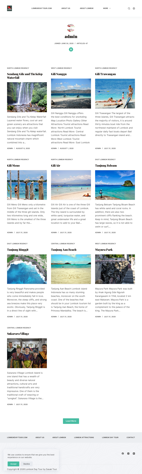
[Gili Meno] (27, 185)
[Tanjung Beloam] (115, 185)
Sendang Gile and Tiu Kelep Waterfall (25, 75)
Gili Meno (13, 165)
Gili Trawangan (105, 74)
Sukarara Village (18, 333)
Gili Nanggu (59, 74)
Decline (26, 464)
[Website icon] (71, 49)
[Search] (129, 8)
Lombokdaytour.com (41, 8)
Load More (71, 421)
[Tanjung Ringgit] (27, 269)
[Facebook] (123, 453)
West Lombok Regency (61, 68)
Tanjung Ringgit (17, 249)
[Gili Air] (71, 185)
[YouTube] (134, 453)
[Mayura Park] (115, 269)
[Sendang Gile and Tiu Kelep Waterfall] (27, 97)
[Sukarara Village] (27, 353)
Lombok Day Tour (110, 437)
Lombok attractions (84, 437)
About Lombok (86, 8)
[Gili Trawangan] (115, 93)
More (105, 8)
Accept (13, 464)
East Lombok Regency (105, 159)
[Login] (134, 8)
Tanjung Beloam (106, 165)
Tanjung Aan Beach (63, 249)
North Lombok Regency (18, 68)
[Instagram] (128, 453)
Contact (131, 437)
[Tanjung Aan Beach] (71, 269)
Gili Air (55, 165)
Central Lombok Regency (63, 244)
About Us (65, 8)
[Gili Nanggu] (71, 93)
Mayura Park (104, 249)
